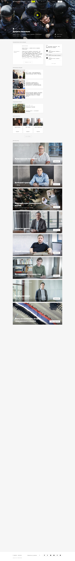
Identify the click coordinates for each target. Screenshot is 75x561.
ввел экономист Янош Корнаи (32, 53)
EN (43, 1)
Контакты (20, 555)
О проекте (54, 1)
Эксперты (48, 1)
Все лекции (54, 63)
